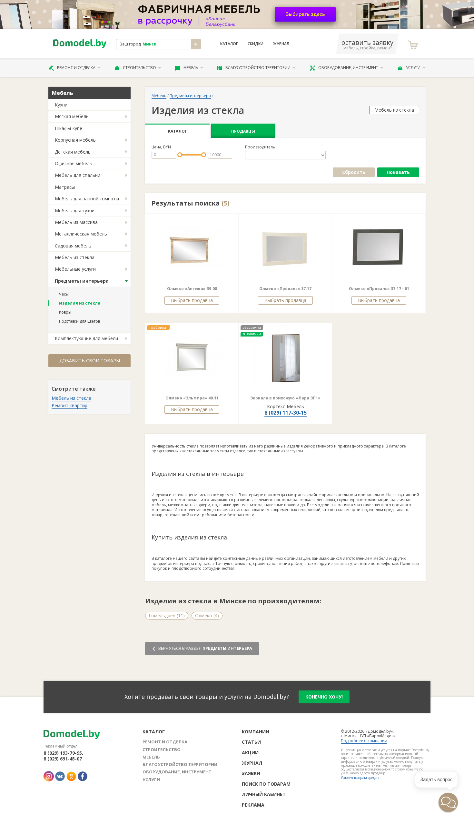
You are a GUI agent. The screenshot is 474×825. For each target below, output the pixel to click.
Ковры (65, 312)
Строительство (139, 67)
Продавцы (243, 131)
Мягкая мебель (72, 116)
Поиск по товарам (266, 783)
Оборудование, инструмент (348, 67)
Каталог (229, 43)
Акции (250, 752)
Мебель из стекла (74, 257)
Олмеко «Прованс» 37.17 (285, 288)
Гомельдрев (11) (167, 615)
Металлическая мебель (81, 234)
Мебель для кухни (74, 210)
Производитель (260, 147)
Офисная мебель (73, 163)
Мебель (190, 67)
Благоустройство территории (258, 67)
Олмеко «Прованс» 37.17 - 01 (379, 288)
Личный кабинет (264, 794)
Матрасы (65, 187)
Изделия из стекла (79, 303)
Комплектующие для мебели (86, 338)
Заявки (251, 773)
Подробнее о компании (364, 740)
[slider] (179, 154)
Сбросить (353, 172)
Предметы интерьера (82, 281)
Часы (64, 294)
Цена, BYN (161, 147)
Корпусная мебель (75, 140)
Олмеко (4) (207, 615)
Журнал (281, 43)
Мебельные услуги (75, 269)
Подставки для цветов (79, 321)
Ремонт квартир (69, 405)
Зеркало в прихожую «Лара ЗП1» (285, 398)
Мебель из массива (76, 222)
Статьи (251, 741)
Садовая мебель (73, 246)
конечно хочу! (324, 697)
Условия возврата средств (360, 777)
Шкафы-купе (68, 128)
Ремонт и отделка (76, 67)
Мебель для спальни (77, 175)
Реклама (253, 804)
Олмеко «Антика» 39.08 (192, 288)
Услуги (413, 67)
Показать (398, 172)
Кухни (61, 105)
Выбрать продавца (192, 300)
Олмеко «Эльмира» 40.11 (192, 398)
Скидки (255, 43)
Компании (255, 731)
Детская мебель (73, 152)
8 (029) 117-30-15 (285, 412)
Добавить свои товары (89, 360)
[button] (257, 247)
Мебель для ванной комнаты (87, 199)
